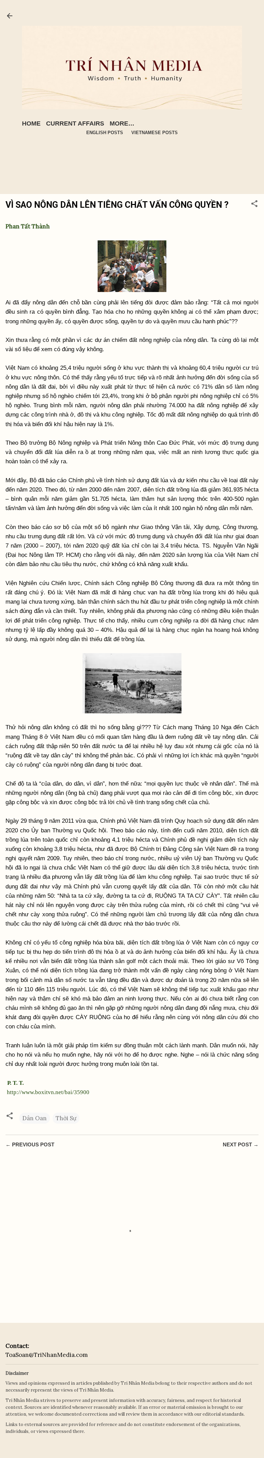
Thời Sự (66, 1118)
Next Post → (240, 1144)
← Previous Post (30, 1144)
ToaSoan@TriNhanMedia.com (47, 1355)
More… (122, 123)
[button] (254, 204)
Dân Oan (34, 1118)
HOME (31, 123)
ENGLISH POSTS (104, 132)
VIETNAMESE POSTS (154, 132)
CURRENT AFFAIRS (75, 123)
